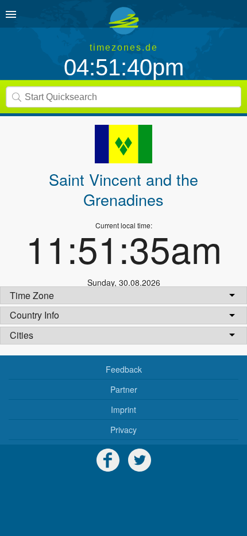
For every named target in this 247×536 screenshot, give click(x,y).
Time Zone (32, 295)
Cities (21, 335)
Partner (123, 389)
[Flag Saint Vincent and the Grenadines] (123, 144)
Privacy (123, 429)
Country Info (34, 314)
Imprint (123, 409)
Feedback (124, 369)
